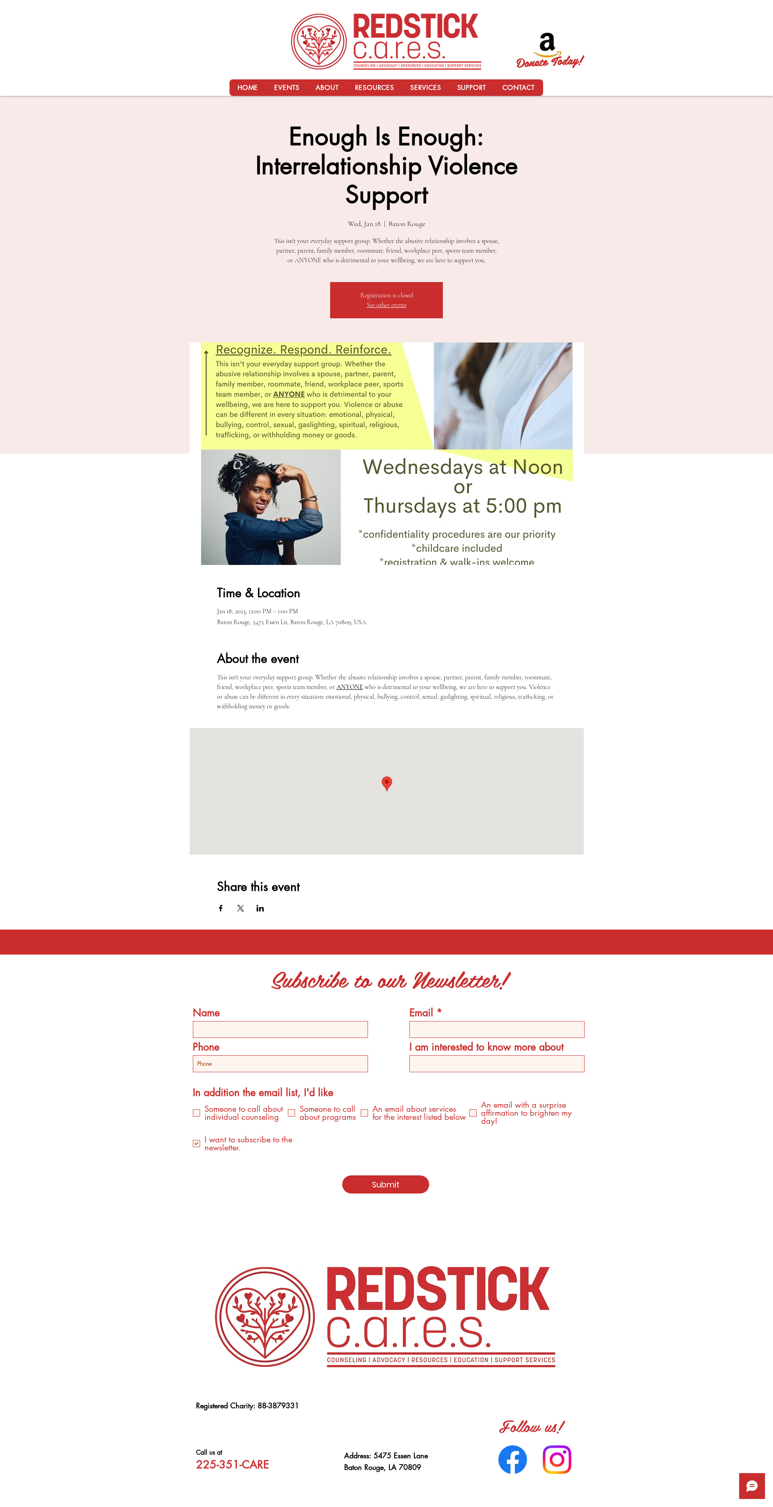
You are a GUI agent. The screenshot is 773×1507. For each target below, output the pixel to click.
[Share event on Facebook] (221, 908)
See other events (386, 305)
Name (206, 1013)
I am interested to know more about (486, 1047)
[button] (327, 87)
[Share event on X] (240, 908)
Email (421, 1013)
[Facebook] (513, 1460)
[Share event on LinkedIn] (260, 908)
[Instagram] (557, 1460)
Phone (206, 1047)
